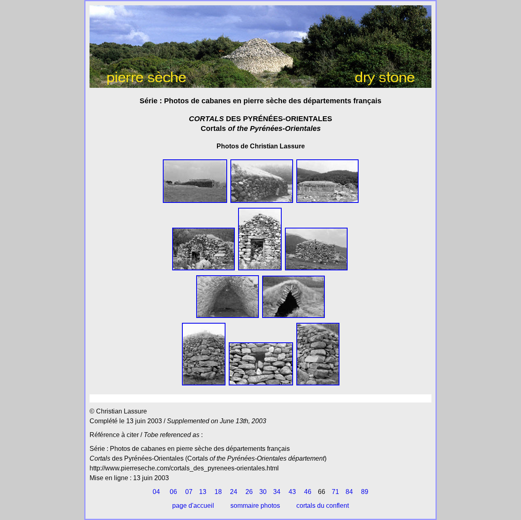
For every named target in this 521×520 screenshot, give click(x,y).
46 (307, 491)
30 (263, 491)
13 (202, 491)
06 (173, 491)
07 (189, 491)
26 (249, 491)
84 (349, 491)
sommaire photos (255, 505)
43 (292, 491)
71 (335, 491)
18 (218, 491)
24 (233, 491)
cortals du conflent (322, 505)
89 (364, 491)
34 (276, 491)
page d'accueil (193, 505)
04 (156, 491)
